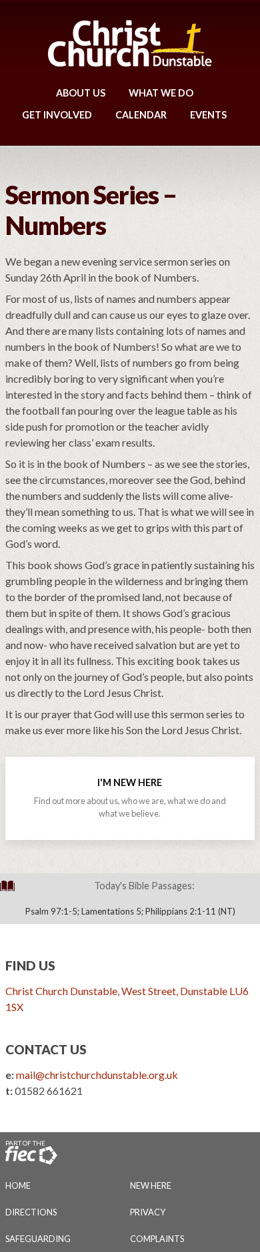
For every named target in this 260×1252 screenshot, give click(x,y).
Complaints (157, 1238)
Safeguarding (38, 1238)
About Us (80, 93)
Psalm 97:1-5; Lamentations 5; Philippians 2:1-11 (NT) (130, 911)
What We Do (161, 93)
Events (208, 114)
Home (18, 1185)
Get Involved (57, 114)
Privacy (147, 1212)
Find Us (30, 965)
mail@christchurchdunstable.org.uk (97, 1074)
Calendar (141, 114)
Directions (31, 1212)
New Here (150, 1185)
